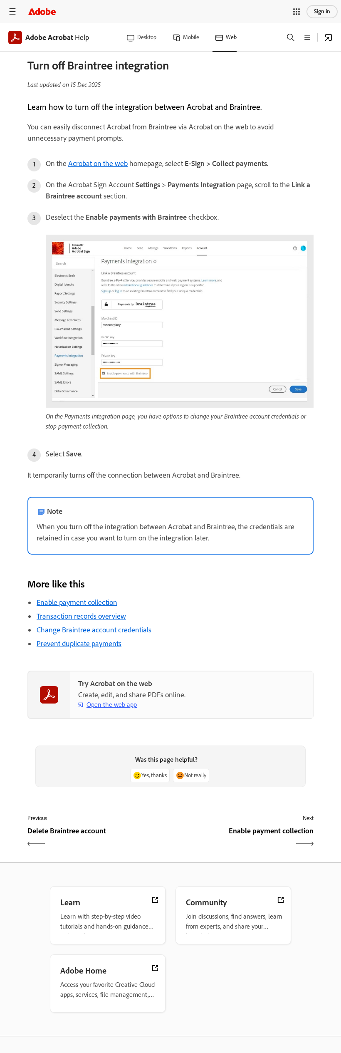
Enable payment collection (77, 602)
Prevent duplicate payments (79, 643)
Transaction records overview (81, 616)
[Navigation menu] (12, 11)
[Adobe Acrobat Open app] (328, 37)
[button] (296, 11)
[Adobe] (42, 11)
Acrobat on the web (98, 163)
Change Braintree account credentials (94, 629)
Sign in (322, 11)
